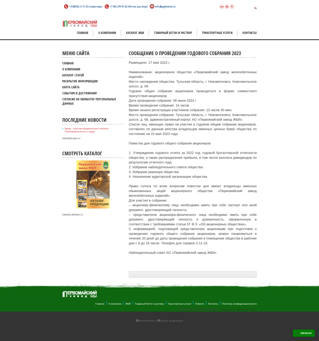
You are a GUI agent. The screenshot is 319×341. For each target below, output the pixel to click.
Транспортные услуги (179, 303)
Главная (99, 303)
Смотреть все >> (71, 138)
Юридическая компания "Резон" (239, 309)
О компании (114, 303)
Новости (199, 303)
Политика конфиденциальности (239, 303)
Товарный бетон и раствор (149, 303)
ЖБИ (128, 303)
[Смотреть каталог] (93, 184)
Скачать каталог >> (72, 214)
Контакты (213, 303)
